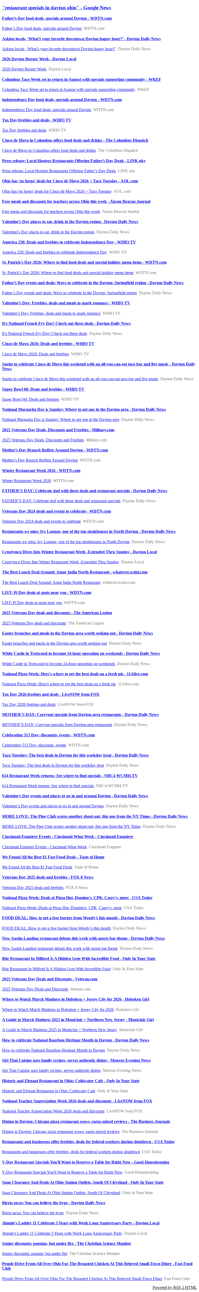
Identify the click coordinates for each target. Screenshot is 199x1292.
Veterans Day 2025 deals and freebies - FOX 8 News (47, 877)
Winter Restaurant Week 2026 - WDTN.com (41, 470)
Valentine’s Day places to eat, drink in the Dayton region (48, 232)
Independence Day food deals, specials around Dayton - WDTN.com (62, 99)
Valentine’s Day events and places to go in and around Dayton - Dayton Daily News (75, 796)
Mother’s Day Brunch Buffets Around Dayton (40, 460)
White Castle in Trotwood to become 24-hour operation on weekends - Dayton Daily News (81, 653)
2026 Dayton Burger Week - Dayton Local (39, 59)
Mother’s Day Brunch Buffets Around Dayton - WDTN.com (55, 450)
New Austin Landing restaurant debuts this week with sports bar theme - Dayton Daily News (83, 938)
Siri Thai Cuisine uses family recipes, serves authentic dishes (51, 1070)
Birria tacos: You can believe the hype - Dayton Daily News (53, 1203)
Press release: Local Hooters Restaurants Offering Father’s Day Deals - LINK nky (74, 161)
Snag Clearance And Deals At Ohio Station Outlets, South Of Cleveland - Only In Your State (83, 1182)
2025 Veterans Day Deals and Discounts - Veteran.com (49, 979)
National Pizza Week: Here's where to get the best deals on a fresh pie (59, 684)
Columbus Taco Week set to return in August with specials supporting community (68, 89)
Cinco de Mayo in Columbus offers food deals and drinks (49, 150)
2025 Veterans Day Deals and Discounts (35, 989)
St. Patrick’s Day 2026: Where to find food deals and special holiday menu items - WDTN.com (84, 262)
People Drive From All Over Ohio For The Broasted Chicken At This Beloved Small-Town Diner (82, 1278)
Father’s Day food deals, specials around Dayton (42, 28)
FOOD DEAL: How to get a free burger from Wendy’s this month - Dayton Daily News (78, 918)
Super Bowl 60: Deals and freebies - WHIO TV (43, 389)
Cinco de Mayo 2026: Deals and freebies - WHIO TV (48, 343)
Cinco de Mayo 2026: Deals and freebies (35, 354)
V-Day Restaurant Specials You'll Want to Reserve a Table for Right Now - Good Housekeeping (85, 1162)
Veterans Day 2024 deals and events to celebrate (41, 521)
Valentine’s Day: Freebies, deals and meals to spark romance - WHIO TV (66, 303)
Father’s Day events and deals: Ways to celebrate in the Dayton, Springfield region (69, 293)
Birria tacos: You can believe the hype (33, 1213)
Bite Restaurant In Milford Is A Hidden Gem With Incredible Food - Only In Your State (78, 958)
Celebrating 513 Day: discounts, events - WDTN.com (48, 735)
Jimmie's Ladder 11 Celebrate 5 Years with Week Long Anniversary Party (62, 1233)
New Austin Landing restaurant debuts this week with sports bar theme (60, 948)
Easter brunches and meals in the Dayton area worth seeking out (54, 643)
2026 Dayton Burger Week (24, 69)
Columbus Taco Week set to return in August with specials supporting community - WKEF (81, 79)
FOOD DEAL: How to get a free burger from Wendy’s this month (56, 928)
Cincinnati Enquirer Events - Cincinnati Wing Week (44, 847)
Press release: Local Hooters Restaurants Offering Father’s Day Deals (59, 171)
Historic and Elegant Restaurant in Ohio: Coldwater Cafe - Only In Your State (70, 1081)
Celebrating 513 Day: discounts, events (34, 745)
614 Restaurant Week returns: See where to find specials (48, 786)
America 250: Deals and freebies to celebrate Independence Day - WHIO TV (69, 242)
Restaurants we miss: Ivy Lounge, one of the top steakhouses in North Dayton (66, 542)
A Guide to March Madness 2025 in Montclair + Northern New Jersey (59, 1030)
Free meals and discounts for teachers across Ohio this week (51, 211)
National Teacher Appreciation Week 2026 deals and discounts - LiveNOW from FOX (77, 1101)
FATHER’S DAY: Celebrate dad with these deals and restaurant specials (61, 501)
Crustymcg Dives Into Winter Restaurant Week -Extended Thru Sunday (60, 562)
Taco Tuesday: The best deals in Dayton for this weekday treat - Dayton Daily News (75, 755)
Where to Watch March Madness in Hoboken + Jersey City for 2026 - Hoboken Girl (75, 999)
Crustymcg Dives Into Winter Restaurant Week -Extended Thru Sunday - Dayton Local (79, 552)
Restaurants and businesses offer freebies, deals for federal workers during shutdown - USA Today (88, 1141)
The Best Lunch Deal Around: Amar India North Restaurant (51, 582)
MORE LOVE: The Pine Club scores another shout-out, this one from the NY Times (71, 826)
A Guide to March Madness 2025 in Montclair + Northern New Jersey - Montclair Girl (78, 1019)
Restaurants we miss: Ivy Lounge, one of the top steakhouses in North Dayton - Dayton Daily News (88, 531)
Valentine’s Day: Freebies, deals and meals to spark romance (51, 313)
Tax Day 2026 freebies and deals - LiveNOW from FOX (51, 694)
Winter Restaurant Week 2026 (26, 480)
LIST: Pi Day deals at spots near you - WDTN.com (46, 592)
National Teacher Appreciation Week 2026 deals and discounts (53, 1111)
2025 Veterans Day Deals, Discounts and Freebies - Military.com (58, 430)
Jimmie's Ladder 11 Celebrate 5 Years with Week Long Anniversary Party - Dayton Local (80, 1223)
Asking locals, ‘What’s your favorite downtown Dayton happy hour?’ (59, 49)
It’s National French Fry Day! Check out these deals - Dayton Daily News (66, 323)
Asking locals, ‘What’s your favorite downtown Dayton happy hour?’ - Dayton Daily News (81, 39)
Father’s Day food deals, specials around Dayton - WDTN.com (57, 18)
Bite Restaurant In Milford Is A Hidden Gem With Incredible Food (56, 969)
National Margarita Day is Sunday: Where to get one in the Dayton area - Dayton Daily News (84, 409)
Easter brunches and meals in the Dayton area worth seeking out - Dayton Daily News (77, 633)
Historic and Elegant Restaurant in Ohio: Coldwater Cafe (48, 1091)
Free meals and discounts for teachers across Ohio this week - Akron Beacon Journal (76, 201)
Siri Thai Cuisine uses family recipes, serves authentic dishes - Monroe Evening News (76, 1060)
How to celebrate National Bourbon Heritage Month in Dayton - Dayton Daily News (75, 1040)
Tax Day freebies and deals (24, 130)
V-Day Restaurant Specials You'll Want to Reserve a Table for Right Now (62, 1172)
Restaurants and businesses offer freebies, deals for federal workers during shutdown (71, 1152)
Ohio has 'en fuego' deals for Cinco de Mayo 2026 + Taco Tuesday (57, 191)
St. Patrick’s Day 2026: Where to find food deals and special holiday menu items (67, 272)
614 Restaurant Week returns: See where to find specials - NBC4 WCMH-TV (70, 775)
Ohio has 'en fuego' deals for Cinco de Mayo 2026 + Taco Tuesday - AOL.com (70, 181)
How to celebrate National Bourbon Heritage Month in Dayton (53, 1050)
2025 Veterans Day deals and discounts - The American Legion (57, 613)
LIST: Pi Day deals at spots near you (32, 602)
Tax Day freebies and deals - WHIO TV (37, 120)
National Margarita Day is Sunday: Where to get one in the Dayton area (60, 419)
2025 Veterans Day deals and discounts (34, 623)
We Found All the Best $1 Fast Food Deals (37, 867)
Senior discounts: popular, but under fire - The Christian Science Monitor (66, 1243)
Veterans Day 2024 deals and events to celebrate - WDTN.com (56, 511)
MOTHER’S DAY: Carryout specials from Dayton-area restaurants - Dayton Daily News (80, 714)
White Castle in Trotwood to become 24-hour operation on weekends (58, 664)
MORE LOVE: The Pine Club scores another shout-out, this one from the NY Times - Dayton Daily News (95, 816)
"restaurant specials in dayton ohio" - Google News (56, 7)
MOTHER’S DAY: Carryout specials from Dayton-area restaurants (57, 724)
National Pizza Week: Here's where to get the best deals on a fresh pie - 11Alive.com (75, 674)
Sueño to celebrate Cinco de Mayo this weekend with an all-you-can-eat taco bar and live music (80, 379)
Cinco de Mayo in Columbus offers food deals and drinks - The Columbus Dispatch (75, 140)
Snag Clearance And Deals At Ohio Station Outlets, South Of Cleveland (61, 1192)
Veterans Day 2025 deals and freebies (32, 887)
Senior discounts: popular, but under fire (34, 1253)
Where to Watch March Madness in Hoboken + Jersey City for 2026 (58, 1009)
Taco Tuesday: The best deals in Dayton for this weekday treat (53, 765)
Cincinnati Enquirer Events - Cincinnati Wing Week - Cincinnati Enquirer (67, 836)
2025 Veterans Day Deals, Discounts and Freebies (43, 440)
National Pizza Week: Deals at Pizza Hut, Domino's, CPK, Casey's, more (62, 908)
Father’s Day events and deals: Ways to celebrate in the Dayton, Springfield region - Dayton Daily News (92, 283)
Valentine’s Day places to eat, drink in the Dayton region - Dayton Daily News (70, 221)
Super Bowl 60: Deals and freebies (30, 399)
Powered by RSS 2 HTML (175, 1287)
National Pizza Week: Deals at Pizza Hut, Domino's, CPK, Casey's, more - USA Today (77, 897)
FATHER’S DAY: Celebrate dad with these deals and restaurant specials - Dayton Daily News (84, 491)
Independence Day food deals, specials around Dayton (46, 109)
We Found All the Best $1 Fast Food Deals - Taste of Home (53, 857)
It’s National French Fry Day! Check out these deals (44, 333)
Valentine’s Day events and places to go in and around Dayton (53, 806)
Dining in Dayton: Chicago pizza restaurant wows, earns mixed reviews (60, 1131)
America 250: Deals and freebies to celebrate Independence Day (54, 252)
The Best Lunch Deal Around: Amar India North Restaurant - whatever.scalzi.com (74, 572)
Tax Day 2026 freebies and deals (29, 704)
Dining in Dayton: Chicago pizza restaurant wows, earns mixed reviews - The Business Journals (86, 1121)
